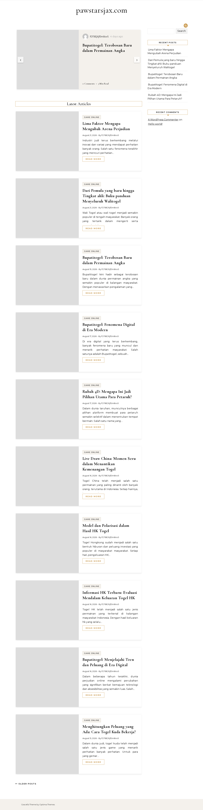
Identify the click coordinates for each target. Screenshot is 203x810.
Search (181, 31)
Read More (93, 159)
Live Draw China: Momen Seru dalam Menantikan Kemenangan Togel (109, 464)
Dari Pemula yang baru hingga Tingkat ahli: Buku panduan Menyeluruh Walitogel (108, 196)
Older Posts (27, 784)
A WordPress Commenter (163, 119)
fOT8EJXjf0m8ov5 (110, 135)
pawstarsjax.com (101, 10)
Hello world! (155, 124)
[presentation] (20, 60)
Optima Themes (47, 804)
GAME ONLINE (91, 117)
